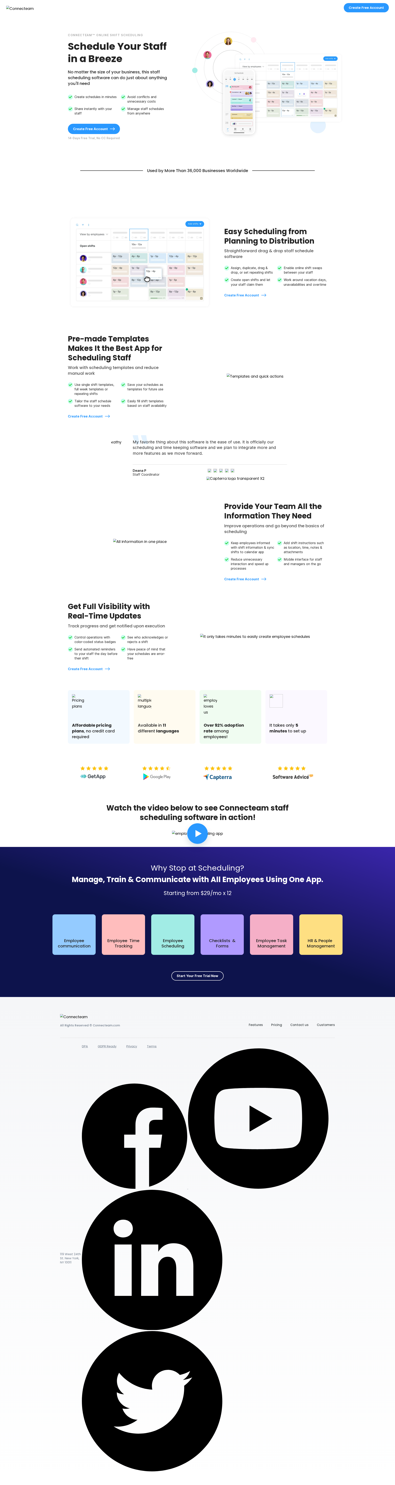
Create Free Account (366, 7)
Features (256, 1025)
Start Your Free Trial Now (197, 976)
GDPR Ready (107, 1046)
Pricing (276, 1025)
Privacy (131, 1046)
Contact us (299, 1025)
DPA (85, 1046)
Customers (326, 1025)
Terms (152, 1046)
